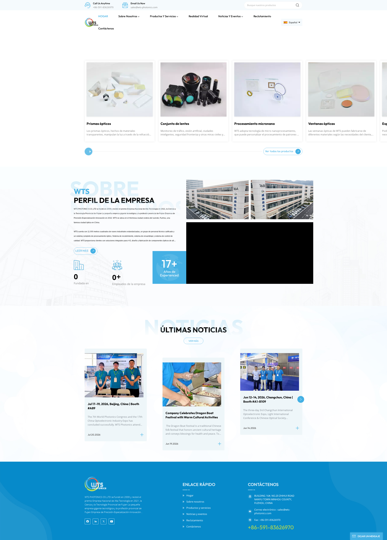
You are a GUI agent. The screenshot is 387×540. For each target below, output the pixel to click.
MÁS (18, 217)
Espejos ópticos (320, 272)
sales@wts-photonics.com (144, 7)
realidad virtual (198, 16)
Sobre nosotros (127, 16)
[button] (9, 107)
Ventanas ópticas (247, 272)
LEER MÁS (82, 399)
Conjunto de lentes (101, 272)
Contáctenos (106, 28)
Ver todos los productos (279, 299)
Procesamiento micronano (181, 272)
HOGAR (103, 16)
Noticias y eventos (229, 16)
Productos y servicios (163, 16)
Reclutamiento (262, 16)
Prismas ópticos (25, 272)
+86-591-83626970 (103, 7)
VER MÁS (193, 488)
